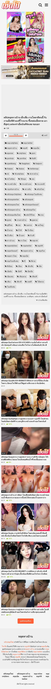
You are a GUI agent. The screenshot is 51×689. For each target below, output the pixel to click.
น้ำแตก (21, 235)
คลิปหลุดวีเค (30, 210)
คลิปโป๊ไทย (30, 215)
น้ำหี (20, 230)
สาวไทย (23, 241)
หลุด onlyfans (12, 143)
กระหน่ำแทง (26, 184)
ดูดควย (34, 220)
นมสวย (29, 225)
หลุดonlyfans (12, 246)
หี (24, 261)
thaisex (10, 169)
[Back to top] (46, 683)
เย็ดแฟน (10, 277)
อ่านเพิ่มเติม (42, 300)
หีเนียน (9, 266)
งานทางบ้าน (21, 220)
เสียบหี (34, 277)
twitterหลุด (34, 169)
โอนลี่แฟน (11, 287)
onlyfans (22, 153)
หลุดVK (40, 246)
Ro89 (33, 158)
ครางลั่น (27, 189)
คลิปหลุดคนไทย (13, 205)
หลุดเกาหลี (17, 654)
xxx (32, 179)
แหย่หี (29, 282)
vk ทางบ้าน (33, 174)
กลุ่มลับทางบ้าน (13, 189)
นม (19, 225)
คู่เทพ (9, 220)
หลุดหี (24, 148)
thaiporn (38, 164)
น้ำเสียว (10, 235)
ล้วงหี (32, 235)
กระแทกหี (40, 184)
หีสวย (33, 261)
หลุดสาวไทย (11, 256)
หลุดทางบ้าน (12, 148)
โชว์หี (4, 646)
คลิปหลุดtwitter (13, 200)
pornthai (22, 158)
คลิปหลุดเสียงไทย (13, 215)
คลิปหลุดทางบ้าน (13, 210)
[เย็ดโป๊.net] (11, 5)
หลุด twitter (28, 143)
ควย (41, 215)
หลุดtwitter (27, 246)
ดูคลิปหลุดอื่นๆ (25, 621)
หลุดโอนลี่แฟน (12, 261)
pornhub (10, 158)
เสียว (9, 282)
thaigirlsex (25, 164)
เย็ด (40, 266)
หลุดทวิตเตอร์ (12, 251)
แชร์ (45, 135)
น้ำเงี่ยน (30, 230)
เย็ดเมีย (30, 271)
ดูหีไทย (9, 225)
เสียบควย (22, 277)
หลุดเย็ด (36, 148)
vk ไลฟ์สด (11, 179)
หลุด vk (35, 241)
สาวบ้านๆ (10, 241)
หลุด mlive (38, 674)
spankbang (11, 164)
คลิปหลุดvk (28, 200)
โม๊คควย (40, 282)
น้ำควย (9, 230)
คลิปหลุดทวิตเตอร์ (31, 205)
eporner (10, 153)
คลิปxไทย (40, 189)
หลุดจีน (18, 657)
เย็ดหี (19, 271)
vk (8, 174)
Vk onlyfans (19, 174)
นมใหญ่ (40, 225)
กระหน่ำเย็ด (11, 184)
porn (33, 153)
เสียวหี (18, 282)
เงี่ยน (20, 266)
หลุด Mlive (22, 652)
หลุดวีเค (41, 251)
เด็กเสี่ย (30, 266)
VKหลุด (23, 179)
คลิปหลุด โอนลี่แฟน (34, 194)
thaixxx (21, 169)
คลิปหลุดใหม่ (9, 642)
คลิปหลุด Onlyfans (14, 194)
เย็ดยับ (9, 271)
